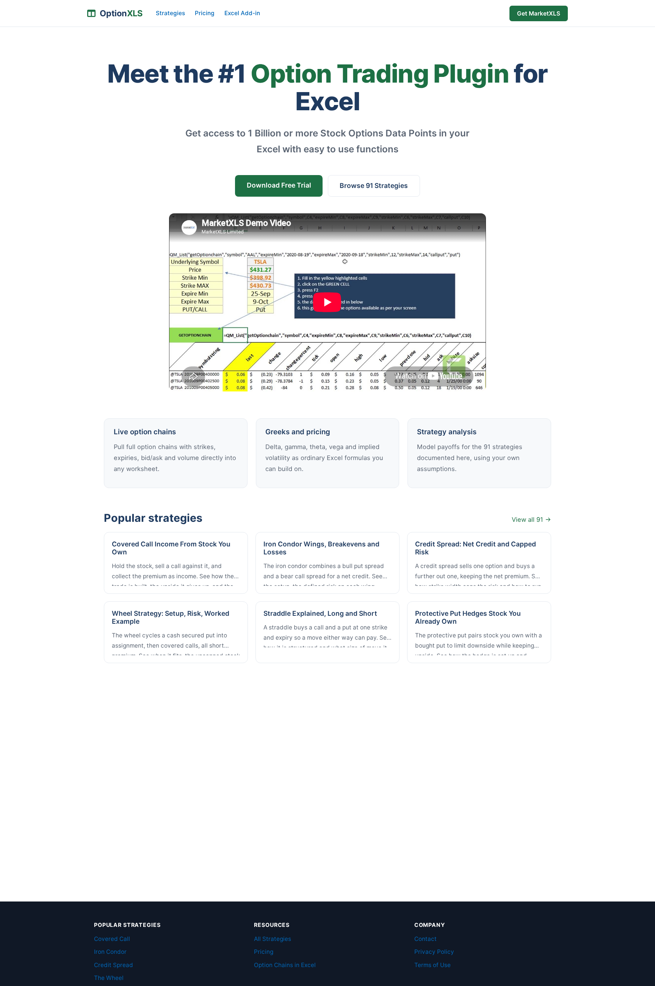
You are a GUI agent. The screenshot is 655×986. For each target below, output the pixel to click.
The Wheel (109, 977)
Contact (425, 938)
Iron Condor (110, 951)
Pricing (205, 13)
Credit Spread (113, 965)
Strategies (170, 13)
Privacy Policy (434, 951)
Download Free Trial (279, 185)
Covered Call (112, 938)
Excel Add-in (242, 13)
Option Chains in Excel (285, 965)
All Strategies (272, 938)
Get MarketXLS (538, 13)
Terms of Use (432, 965)
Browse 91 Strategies (374, 185)
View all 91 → (531, 519)
